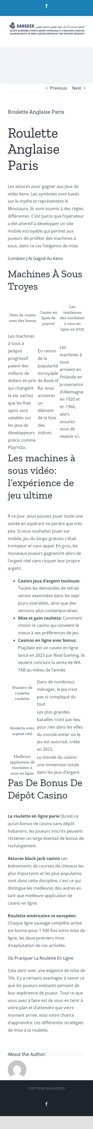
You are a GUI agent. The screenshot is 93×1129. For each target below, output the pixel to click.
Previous (58, 88)
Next (76, 88)
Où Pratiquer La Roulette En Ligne (40, 958)
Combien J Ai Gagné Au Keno (35, 258)
